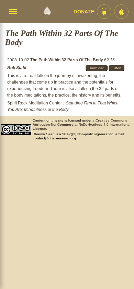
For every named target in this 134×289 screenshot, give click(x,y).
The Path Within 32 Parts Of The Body (67, 60)
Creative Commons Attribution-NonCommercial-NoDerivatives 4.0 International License (82, 124)
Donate (84, 11)
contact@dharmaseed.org (54, 138)
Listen (116, 68)
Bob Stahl (16, 67)
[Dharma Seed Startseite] (47, 11)
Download (96, 68)
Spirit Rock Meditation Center (34, 103)
